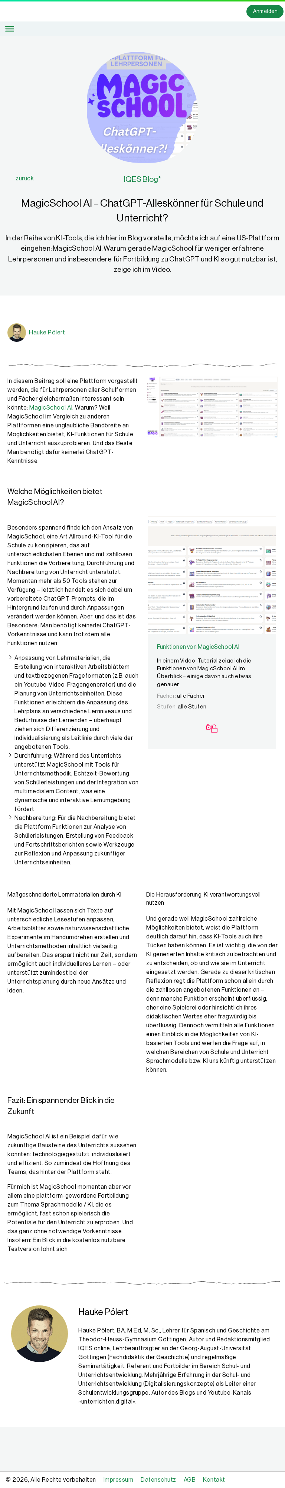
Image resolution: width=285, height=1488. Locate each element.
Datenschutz (158, 1480)
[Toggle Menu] (9, 28)
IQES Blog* (142, 179)
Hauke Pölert (47, 333)
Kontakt (214, 1480)
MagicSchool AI (50, 408)
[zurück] (11, 178)
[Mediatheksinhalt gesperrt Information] (211, 730)
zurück (25, 178)
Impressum (119, 1480)
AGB (190, 1480)
